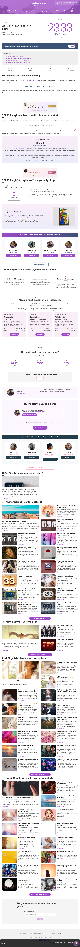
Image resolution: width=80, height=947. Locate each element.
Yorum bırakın (39, 428)
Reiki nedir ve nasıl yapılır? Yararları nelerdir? (26, 810)
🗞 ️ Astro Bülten (73, 10)
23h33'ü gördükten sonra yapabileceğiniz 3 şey (18, 62)
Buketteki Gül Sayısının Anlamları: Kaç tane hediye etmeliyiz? (67, 732)
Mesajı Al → (52, 106)
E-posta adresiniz (29, 911)
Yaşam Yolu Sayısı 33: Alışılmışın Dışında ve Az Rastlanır (28, 576)
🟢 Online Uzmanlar (56, 11)
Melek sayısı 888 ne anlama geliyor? (65, 520)
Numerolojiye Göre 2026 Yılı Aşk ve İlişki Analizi (66, 506)
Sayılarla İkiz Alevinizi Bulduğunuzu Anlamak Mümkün (27, 548)
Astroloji (21, 11)
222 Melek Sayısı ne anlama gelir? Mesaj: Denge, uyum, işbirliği (67, 589)
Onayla (40, 919)
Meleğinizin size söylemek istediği (14, 56)
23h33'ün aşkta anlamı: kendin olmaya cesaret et (18, 58)
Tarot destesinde (9, 215)
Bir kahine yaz (14, 334)
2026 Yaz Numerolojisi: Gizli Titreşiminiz (14, 521)
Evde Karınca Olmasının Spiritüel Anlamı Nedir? (28, 760)
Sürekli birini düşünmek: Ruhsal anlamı (13, 681)
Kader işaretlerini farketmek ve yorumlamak (66, 796)
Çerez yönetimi (39, 937)
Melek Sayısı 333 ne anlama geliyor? (65, 626)
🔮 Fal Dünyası (33, 11)
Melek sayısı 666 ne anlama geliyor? (26, 534)
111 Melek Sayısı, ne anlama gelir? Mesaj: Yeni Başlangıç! (28, 603)
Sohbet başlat (40, 334)
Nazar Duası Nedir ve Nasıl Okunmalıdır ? (65, 824)
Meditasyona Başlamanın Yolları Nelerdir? (66, 838)
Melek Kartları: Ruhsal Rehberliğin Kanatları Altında (28, 824)
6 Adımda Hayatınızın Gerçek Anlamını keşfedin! (26, 852)
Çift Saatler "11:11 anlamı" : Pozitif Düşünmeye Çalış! (18, 489)
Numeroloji (49, 11)
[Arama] (77, 12)
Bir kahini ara (66, 334)
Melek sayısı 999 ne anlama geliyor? (65, 603)
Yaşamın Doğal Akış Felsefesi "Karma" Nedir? (27, 838)
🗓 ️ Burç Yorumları (8, 11)
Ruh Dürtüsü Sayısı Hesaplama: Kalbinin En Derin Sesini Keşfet (27, 562)
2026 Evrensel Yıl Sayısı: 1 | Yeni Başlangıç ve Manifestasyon (66, 576)
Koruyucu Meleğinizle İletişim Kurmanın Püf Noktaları (18, 641)
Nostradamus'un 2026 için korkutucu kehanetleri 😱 (17, 797)
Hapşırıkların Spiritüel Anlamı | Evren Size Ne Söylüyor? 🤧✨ (66, 677)
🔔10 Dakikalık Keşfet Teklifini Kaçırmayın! (39, 467)
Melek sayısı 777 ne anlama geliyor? (65, 640)
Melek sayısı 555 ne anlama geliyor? (65, 562)
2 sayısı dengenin (60, 189)
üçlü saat (28, 80)
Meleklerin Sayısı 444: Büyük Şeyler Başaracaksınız (26, 589)
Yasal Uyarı (31, 937)
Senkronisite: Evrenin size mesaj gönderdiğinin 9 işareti (66, 704)
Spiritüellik (41, 11)
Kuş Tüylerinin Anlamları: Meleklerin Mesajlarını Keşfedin (27, 746)
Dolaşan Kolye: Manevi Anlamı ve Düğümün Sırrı (67, 663)
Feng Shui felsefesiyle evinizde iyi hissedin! (67, 880)
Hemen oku (5, 498)
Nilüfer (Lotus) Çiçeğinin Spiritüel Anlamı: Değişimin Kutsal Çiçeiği (67, 690)
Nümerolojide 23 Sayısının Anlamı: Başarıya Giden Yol (67, 548)
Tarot (27, 11)
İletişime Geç (13, 255)
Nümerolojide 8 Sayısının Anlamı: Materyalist (28, 718)
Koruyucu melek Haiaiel (20, 148)
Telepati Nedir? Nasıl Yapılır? (65, 810)
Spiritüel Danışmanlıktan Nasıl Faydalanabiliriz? (27, 880)
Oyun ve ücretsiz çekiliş (54, 933)
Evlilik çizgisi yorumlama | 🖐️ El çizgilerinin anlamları (27, 704)
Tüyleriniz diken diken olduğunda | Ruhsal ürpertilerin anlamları (28, 690)
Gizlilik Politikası (48, 937)
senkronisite (36, 80)
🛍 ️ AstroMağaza (65, 11)
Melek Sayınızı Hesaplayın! (38, 655)
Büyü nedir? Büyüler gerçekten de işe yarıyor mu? (67, 783)
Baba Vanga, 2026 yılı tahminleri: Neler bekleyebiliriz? (66, 746)
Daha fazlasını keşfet (38, 618)
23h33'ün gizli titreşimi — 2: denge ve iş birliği (17, 60)
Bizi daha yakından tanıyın (40, 933)
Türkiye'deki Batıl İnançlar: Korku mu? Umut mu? (28, 866)
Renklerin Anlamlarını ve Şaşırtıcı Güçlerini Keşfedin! (28, 732)
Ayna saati (40, 378)
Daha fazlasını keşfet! (38, 774)
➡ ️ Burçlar (15, 11)
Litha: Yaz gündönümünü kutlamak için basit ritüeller (67, 718)
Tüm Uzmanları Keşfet (40, 264)
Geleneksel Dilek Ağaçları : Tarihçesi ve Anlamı (65, 852)
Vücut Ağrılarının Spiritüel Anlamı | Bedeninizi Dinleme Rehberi (67, 760)
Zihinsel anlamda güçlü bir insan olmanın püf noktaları (66, 866)
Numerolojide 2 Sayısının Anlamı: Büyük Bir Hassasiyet (66, 534)
